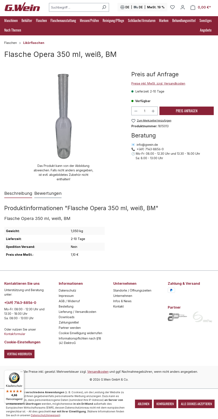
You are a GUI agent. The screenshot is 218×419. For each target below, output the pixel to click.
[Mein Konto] (183, 7)
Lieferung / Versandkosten (77, 312)
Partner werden (70, 327)
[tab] (18, 193)
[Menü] (21, 372)
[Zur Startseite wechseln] (22, 6)
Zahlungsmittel (69, 322)
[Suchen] (104, 7)
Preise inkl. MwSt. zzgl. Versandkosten (158, 83)
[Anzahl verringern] (135, 111)
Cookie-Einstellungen (22, 342)
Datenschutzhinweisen (45, 415)
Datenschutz (67, 290)
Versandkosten (98, 371)
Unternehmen (122, 296)
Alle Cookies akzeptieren (196, 404)
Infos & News (122, 301)
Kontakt (118, 306)
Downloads (67, 317)
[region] (63, 126)
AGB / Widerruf (69, 301)
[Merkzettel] (172, 7)
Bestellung (66, 306)
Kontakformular (14, 334)
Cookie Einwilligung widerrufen (80, 333)
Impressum (66, 296)
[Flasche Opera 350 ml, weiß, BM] (63, 116)
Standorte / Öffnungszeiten (132, 290)
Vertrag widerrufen (19, 354)
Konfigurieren (165, 404)
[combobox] (74, 7)
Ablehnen (143, 404)
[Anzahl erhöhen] (153, 111)
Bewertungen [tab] (48, 193)
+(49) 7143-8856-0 (20, 303)
